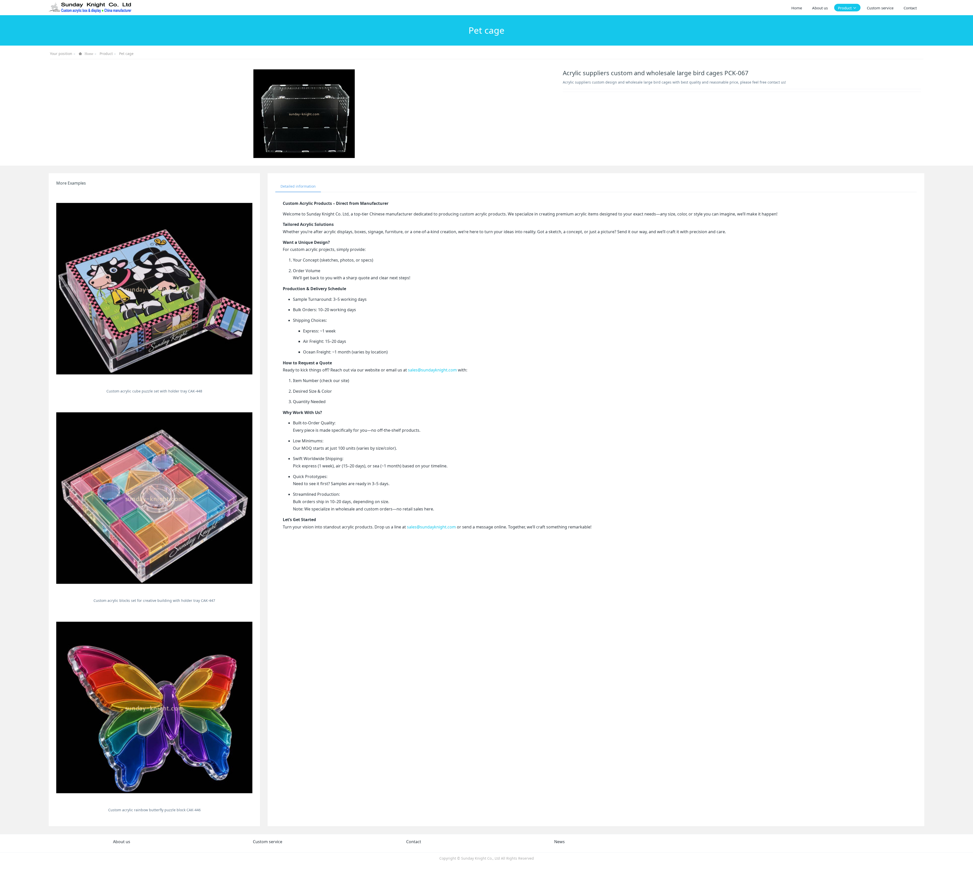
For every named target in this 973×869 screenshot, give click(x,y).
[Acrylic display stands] (90, 7)
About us (121, 841)
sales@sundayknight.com (432, 370)
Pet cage (126, 53)
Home (796, 7)
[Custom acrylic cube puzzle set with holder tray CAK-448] (154, 289)
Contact (413, 841)
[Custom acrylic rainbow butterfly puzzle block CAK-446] (154, 707)
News (559, 841)
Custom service (267, 841)
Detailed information (298, 186)
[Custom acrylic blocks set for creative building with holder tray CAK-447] (154, 498)
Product (106, 53)
